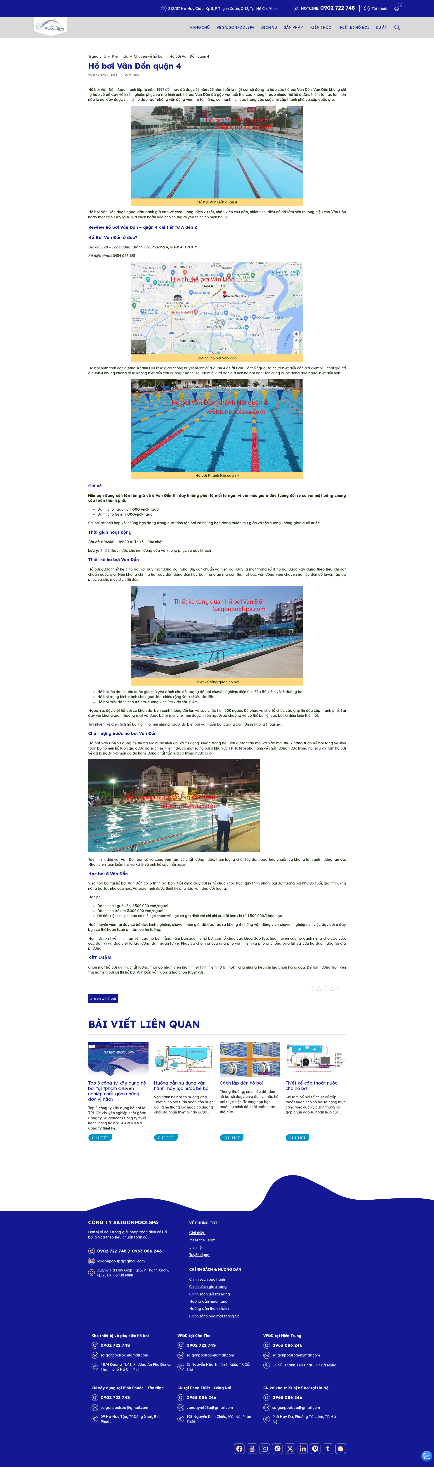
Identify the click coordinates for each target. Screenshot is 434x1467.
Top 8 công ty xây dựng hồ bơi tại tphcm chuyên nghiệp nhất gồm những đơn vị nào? (117, 1091)
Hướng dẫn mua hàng (208, 1301)
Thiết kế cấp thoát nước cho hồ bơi (311, 1085)
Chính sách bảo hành (207, 1279)
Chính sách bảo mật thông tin (214, 1316)
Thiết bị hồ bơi (353, 27)
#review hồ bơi (103, 998)
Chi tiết (100, 1138)
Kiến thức (320, 27)
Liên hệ (195, 1247)
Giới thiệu (197, 1233)
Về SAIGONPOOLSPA (235, 27)
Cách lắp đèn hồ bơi (241, 1083)
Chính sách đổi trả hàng (209, 1294)
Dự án (381, 27)
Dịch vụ (269, 27)
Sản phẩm (293, 27)
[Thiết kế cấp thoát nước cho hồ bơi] (315, 1059)
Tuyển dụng (199, 1254)
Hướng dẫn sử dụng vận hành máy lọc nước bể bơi (182, 1085)
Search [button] (397, 27)
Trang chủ (199, 27)
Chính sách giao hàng (208, 1286)
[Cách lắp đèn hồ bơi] (250, 1059)
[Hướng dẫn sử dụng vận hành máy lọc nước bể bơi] (184, 1059)
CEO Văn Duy (127, 75)
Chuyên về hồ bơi (148, 56)
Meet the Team (202, 1240)
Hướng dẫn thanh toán (209, 1308)
